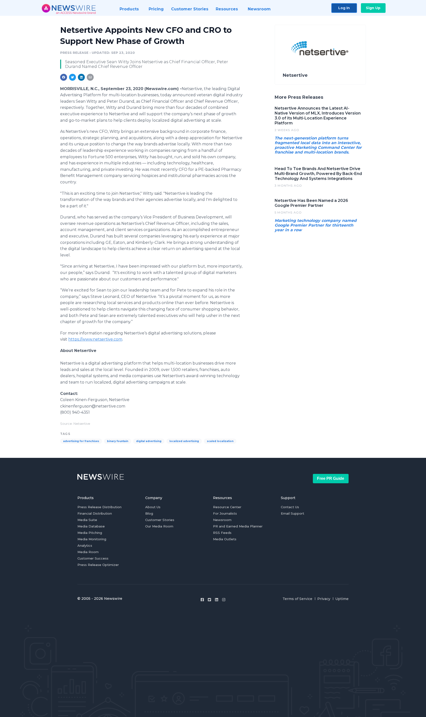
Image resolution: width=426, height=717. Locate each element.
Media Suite (87, 520)
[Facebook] (202, 599)
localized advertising (184, 441)
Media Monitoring (91, 539)
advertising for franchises (81, 441)
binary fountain (117, 441)
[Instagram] (223, 599)
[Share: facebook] (63, 77)
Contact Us (290, 507)
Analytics (84, 545)
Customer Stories (159, 520)
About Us (152, 507)
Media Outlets (224, 539)
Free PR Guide (330, 478)
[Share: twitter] (72, 77)
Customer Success (92, 558)
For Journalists (225, 513)
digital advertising (148, 441)
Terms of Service (297, 599)
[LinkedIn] (216, 599)
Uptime (342, 599)
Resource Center (227, 507)
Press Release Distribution (99, 507)
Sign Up (373, 8)
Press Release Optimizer (98, 565)
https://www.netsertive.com (95, 339)
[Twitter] (209, 599)
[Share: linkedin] (81, 77)
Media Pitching (89, 533)
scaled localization (220, 441)
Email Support (292, 513)
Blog (149, 513)
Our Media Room (159, 526)
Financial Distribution (94, 513)
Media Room (88, 552)
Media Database (91, 526)
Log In (344, 8)
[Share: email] (90, 77)
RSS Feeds (222, 533)
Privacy (323, 599)
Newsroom (222, 520)
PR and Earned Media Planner (238, 526)
